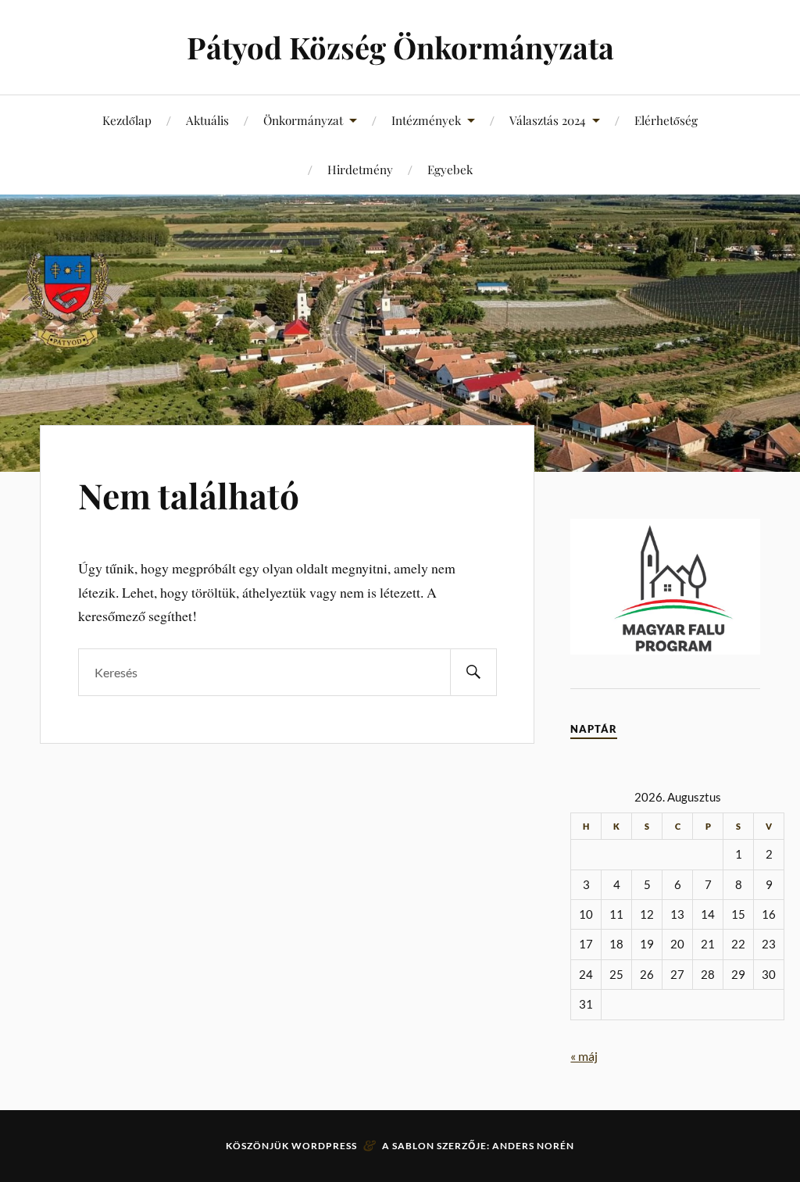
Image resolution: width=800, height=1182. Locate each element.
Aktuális (207, 120)
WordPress (324, 1146)
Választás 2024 (547, 120)
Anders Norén (533, 1146)
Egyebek (450, 169)
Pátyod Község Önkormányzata (400, 47)
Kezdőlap (127, 120)
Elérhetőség (666, 120)
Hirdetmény (360, 169)
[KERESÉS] (473, 672)
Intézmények (426, 120)
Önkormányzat (303, 120)
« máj (584, 1055)
